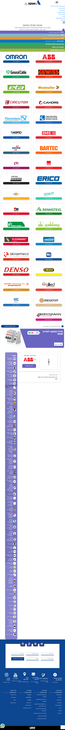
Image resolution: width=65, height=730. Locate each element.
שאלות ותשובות (61, 12)
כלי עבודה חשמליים (27, 708)
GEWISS (29, 700)
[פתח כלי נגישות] (63, 30)
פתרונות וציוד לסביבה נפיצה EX (40, 713)
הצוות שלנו (62, 10)
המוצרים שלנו (61, 6)
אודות (63, 16)
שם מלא (51, 653)
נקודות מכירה (61, 8)
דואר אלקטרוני (35, 653)
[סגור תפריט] (64, 22)
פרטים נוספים (29, 366)
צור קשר (63, 20)
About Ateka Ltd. (60, 18)
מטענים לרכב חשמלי (42, 716)
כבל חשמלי (28, 702)
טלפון (22, 653)
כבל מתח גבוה (28, 705)
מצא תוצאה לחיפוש (10, 326)
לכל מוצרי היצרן (48, 61)
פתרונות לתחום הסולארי (41, 718)
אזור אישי (59, 713)
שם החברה (50, 658)
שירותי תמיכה (61, 14)
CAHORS (29, 694)
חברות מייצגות (54, 6)
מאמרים (59, 710)
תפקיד (36, 658)
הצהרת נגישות (13, 702)
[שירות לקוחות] (2, 726)
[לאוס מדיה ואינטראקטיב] (32, 728)
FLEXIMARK (28, 697)
